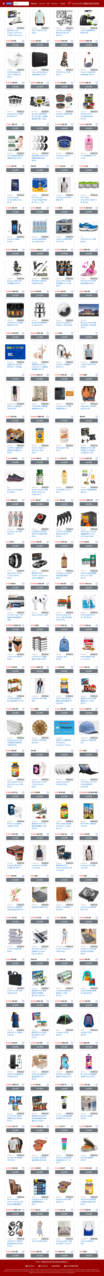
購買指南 (19, 28)
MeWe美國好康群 (72, 1266)
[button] (9, 3)
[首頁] (4, 4)
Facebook (44, 1266)
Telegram (30, 1266)
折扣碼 (62, 4)
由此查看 (15, 45)
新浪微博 (56, 1266)
